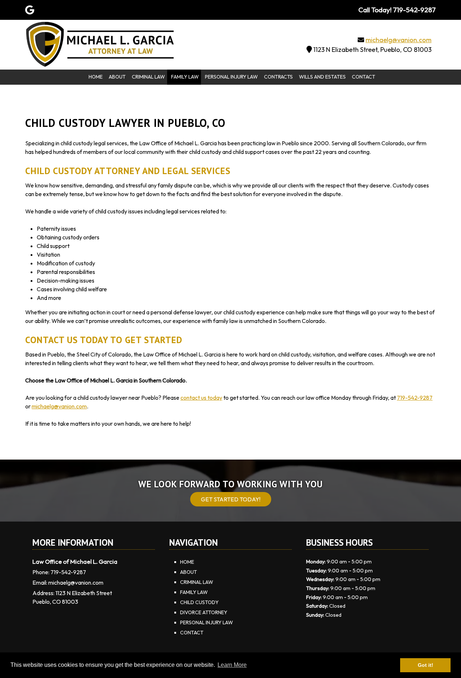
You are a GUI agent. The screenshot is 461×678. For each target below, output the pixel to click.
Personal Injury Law (231, 77)
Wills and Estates (322, 77)
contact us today (201, 397)
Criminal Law (148, 77)
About (117, 77)
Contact (363, 77)
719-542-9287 (415, 397)
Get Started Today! (230, 499)
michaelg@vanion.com (398, 40)
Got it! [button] (425, 665)
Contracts (278, 77)
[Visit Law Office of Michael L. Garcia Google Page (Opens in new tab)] (29, 10)
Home (96, 77)
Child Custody (199, 602)
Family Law (185, 77)
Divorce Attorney (203, 612)
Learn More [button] (232, 665)
